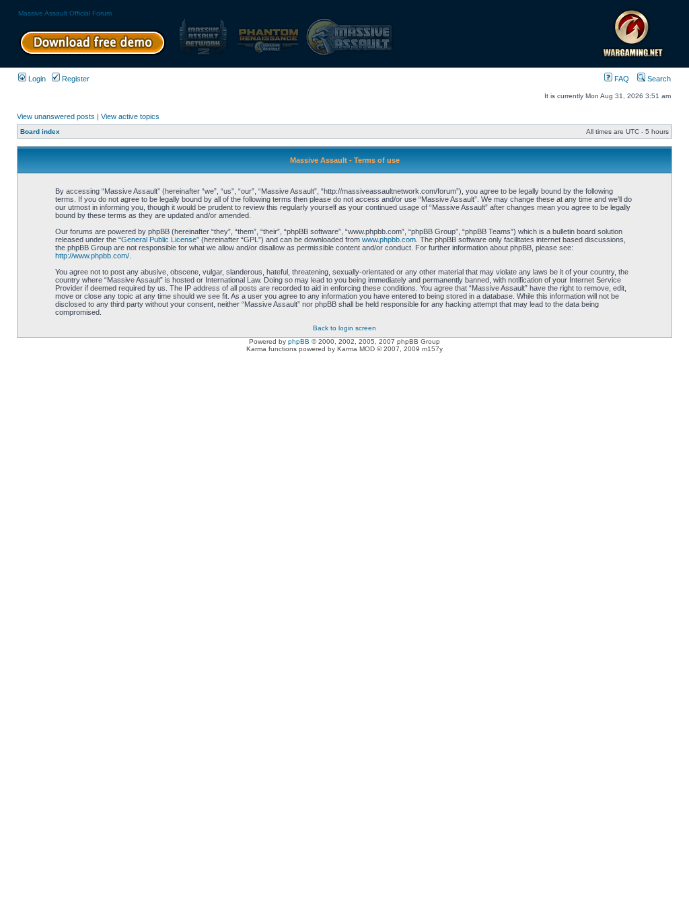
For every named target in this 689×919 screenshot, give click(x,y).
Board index (40, 131)
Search (658, 79)
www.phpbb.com (389, 239)
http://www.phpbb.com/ (92, 256)
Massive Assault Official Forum (65, 13)
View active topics (130, 116)
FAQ (620, 79)
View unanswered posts (56, 116)
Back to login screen (344, 328)
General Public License (158, 239)
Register (74, 79)
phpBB (299, 341)
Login (36, 79)
